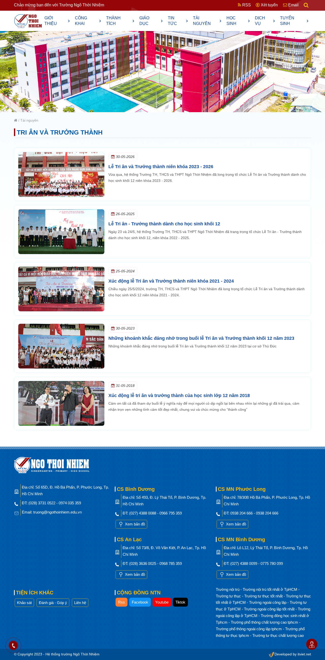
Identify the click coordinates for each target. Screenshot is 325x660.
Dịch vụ (265, 21)
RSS (246, 5)
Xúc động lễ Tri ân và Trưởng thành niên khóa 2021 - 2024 (171, 281)
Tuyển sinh (294, 21)
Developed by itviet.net (292, 654)
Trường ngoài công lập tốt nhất (270, 609)
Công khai (88, 21)
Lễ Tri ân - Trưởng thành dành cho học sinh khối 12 (164, 223)
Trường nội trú (228, 589)
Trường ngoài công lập (268, 602)
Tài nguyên (207, 21)
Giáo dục (151, 21)
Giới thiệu (57, 21)
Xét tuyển (269, 5)
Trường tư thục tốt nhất (264, 596)
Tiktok (180, 602)
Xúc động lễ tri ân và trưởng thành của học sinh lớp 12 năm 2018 (179, 395)
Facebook (140, 602)
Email (293, 5)
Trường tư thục (229, 596)
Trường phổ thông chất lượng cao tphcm (265, 622)
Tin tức (178, 21)
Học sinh (238, 21)
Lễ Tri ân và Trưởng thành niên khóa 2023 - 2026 (160, 166)
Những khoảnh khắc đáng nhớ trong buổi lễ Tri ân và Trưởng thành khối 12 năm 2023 (201, 338)
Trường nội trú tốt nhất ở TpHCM (270, 589)
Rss (121, 602)
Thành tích (120, 21)
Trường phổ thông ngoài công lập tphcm (249, 629)
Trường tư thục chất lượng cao (278, 635)
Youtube (162, 602)
